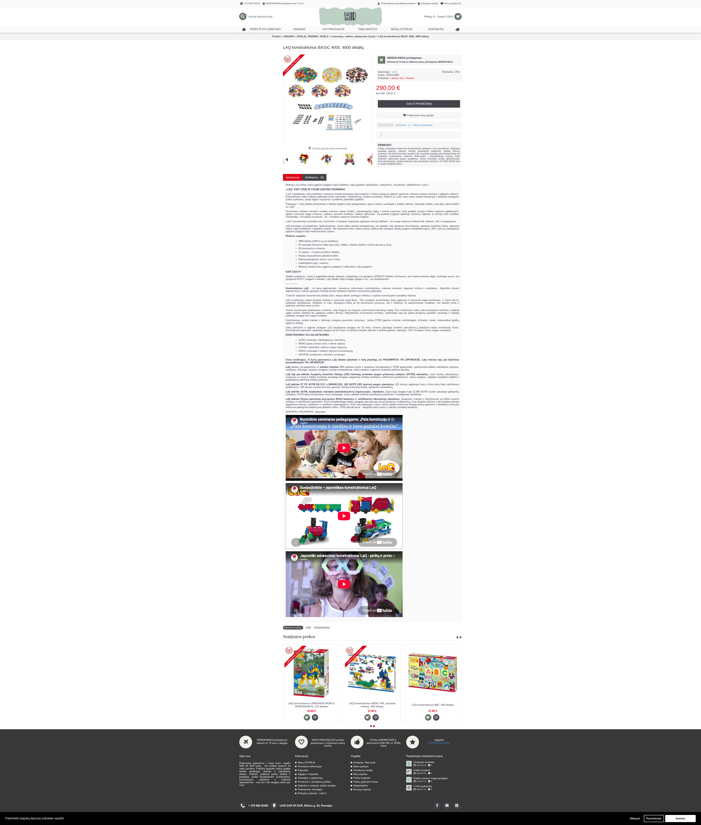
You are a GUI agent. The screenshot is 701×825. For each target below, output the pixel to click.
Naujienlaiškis (360, 785)
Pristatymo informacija (309, 766)
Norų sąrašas (360, 774)
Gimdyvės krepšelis (423, 762)
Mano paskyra (360, 766)
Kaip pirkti (303, 770)
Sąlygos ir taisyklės (308, 774)
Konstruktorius (322, 627)
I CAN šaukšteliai (422, 786)
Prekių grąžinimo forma (365, 781)
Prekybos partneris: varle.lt (312, 793)
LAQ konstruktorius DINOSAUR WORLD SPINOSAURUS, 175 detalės (420, 705)
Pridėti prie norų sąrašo (420, 115)
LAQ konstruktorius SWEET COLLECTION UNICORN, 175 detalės (359, 705)
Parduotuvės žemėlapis (310, 789)
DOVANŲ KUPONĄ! (439, 743)
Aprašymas (293, 177)
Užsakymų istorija (362, 770)
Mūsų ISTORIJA (306, 762)
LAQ (394, 72)
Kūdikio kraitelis (421, 770)
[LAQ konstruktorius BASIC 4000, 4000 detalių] (290, 158)
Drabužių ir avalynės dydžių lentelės (317, 785)
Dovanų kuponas (362, 789)
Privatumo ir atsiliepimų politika (314, 781)
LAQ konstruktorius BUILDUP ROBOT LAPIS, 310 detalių (299, 705)
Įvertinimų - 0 (403, 125)
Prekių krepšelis (361, 778)
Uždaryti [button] (635, 818)
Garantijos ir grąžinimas (310, 778)
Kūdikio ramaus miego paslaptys (430, 778)
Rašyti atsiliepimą (422, 125)
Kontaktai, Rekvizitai (364, 762)
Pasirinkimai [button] (653, 818)
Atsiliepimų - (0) (314, 177)
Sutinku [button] (680, 818)
